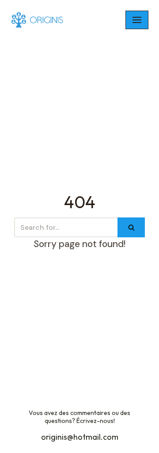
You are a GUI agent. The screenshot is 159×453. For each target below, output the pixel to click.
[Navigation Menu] (136, 20)
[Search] (131, 227)
